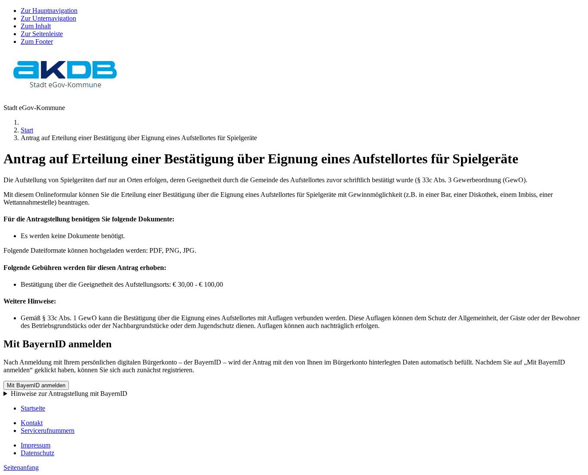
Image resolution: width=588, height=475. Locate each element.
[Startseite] (65, 93)
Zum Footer (37, 41)
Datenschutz (37, 453)
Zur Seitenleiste (42, 33)
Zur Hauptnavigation (49, 10)
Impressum (35, 445)
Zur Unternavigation (48, 18)
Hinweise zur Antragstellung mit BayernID (69, 393)
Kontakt (32, 422)
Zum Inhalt (36, 26)
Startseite (33, 408)
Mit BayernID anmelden (36, 385)
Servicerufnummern (47, 430)
